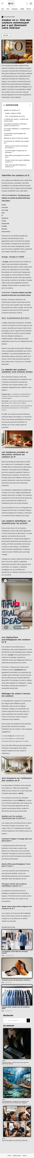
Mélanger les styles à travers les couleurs (16, 138)
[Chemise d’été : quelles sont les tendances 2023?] (17, 995)
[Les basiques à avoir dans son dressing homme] (17, 939)
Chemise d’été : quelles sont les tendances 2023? (16, 1007)
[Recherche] (27, 3)
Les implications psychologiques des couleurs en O (15, 134)
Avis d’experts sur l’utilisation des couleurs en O (16, 142)
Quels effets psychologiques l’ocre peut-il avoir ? (17, 156)
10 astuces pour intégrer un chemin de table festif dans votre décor (16, 198)
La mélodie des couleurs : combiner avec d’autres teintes (16, 120)
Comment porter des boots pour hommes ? (16, 980)
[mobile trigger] (3, 3)
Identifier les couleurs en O (12, 110)
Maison (5, 35)
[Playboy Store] (11, 3)
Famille (3, 1060)
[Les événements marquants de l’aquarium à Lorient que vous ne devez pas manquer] (17, 1082)
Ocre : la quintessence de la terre (15, 116)
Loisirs (3, 1099)
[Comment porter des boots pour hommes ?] (17, 968)
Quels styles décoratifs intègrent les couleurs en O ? (15, 165)
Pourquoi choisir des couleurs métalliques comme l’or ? (17, 161)
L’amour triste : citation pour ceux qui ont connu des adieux (15, 1063)
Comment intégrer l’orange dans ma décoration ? (15, 151)
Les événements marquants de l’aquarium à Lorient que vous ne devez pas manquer (15, 1102)
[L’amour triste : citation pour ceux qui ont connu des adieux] (17, 1043)
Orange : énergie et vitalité (13, 113)
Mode (3, 955)
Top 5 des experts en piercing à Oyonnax (14, 1140)
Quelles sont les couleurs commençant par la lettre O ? (16, 146)
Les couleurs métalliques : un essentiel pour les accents (17, 129)
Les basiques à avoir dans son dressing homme (15, 952)
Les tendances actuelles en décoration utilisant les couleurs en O (15, 124)
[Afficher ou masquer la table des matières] (24, 105)
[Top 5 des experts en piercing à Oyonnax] (17, 1121)
